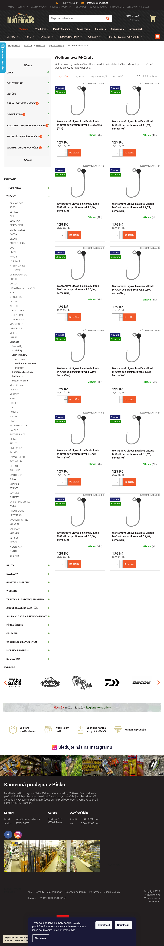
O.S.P (12, 407)
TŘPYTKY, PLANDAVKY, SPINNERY (25, 599)
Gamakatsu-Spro (18, 274)
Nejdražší (79, 76)
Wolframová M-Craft (25, 363)
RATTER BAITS (17, 434)
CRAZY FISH (16, 225)
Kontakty (22, 7)
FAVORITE (15, 252)
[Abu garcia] (14, 682)
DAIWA (13, 234)
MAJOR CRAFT (18, 324)
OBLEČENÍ (11, 633)
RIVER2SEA (16, 448)
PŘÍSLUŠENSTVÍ (15, 625)
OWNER (14, 412)
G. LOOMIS (15, 270)
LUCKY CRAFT (17, 315)
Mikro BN (19, 368)
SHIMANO (15, 470)
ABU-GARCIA (16, 202)
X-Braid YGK (16, 546)
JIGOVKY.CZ (16, 297)
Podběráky (17, 376)
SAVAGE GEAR (17, 457)
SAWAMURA (16, 461)
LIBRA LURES (17, 310)
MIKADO (14, 342)
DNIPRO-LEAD (17, 243)
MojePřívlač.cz (17, 385)
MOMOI (14, 389)
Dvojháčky (17, 350)
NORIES (14, 403)
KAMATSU (15, 301)
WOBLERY (11, 591)
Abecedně (118, 76)
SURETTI (14, 497)
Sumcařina (116, 29)
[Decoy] (142, 682)
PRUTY (10, 565)
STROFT (14, 488)
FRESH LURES (17, 265)
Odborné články (98, 7)
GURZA (13, 283)
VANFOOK (15, 528)
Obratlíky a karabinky (22, 372)
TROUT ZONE (17, 510)
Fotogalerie (117, 7)
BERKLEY (15, 211)
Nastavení (40, 938)
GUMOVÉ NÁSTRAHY (17, 582)
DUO (12, 247)
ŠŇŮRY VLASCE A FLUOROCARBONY (26, 616)
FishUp (13, 256)
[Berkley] (50, 682)
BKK (12, 216)
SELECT (14, 466)
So (71, 823)
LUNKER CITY (17, 319)
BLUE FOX (15, 220)
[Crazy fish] (82, 682)
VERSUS (14, 537)
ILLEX (13, 292)
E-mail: (7, 819)
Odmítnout (104, 925)
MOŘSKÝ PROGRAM (17, 650)
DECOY (13, 238)
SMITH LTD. (16, 474)
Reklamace (80, 7)
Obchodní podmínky (61, 7)
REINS (13, 439)
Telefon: (8, 823)
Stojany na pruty (20, 380)
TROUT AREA (13, 187)
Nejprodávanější (99, 76)
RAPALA (14, 430)
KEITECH (14, 306)
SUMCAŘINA (13, 659)
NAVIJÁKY (12, 574)
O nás (11, 7)
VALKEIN (14, 524)
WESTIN (14, 542)
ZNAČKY (11, 196)
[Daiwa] (112, 682)
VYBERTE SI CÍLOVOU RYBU (21, 642)
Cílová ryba (82, 29)
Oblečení (99, 29)
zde (73, 930)
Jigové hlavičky (19, 355)
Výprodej (24, 29)
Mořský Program (61, 29)
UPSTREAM (16, 515)
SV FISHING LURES (20, 501)
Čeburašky (17, 346)
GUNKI (13, 279)
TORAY (13, 506)
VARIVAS (14, 533)
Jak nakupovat (39, 7)
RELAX (13, 443)
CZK (137, 16)
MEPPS (13, 337)
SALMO (13, 452)
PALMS (13, 416)
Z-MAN (13, 551)
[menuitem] (12, 37)
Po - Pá (73, 819)
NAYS (13, 398)
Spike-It (13, 479)
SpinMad (14, 483)
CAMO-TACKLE (17, 229)
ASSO (13, 207)
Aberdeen (20, 359)
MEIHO (13, 333)
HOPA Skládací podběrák (22, 288)
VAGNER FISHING (19, 519)
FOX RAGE (15, 261)
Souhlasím (123, 925)
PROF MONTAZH (19, 425)
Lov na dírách (136, 29)
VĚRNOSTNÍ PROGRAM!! (138, 7)
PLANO (13, 421)
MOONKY (15, 394)
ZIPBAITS (15, 555)
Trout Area (40, 29)
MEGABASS (16, 328)
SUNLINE (15, 492)
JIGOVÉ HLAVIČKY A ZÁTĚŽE (22, 608)
